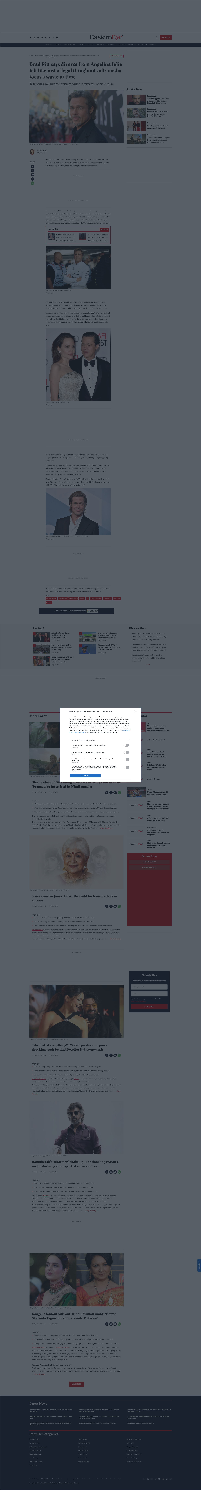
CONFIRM (85, 775)
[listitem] (100, 740)
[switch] (126, 745)
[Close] (137, 712)
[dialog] (100, 745)
